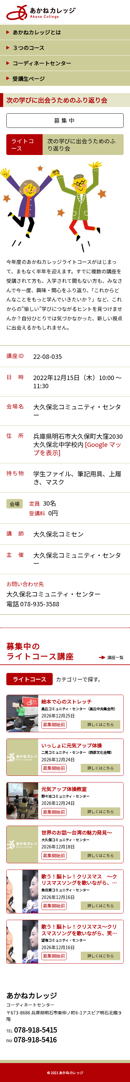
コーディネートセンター (42, 63)
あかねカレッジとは (37, 32)
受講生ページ (29, 78)
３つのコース (28, 47)
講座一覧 (115, 657)
